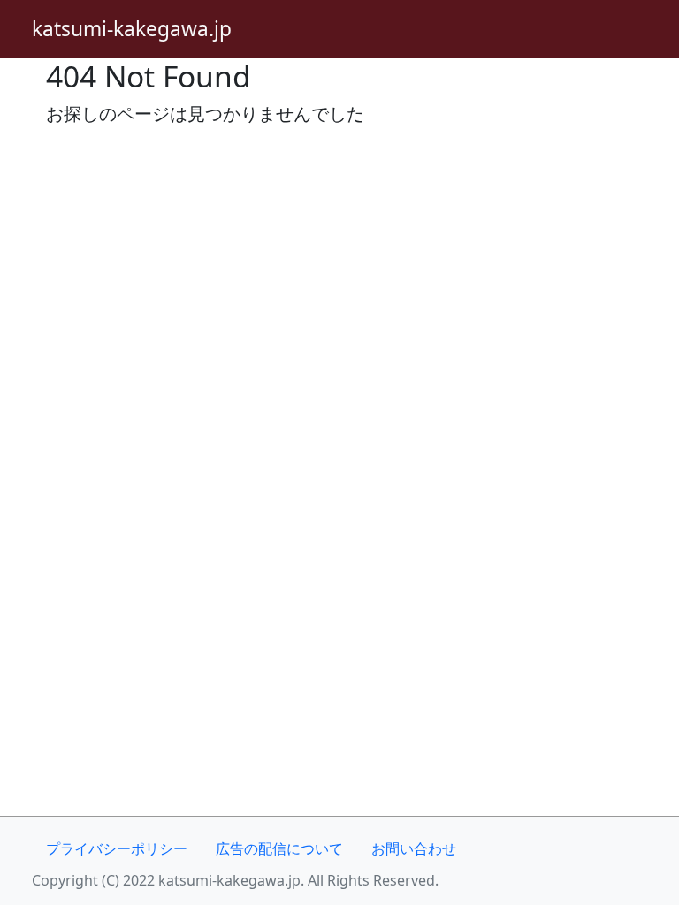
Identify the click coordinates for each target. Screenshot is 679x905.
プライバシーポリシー (116, 848)
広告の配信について (279, 848)
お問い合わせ (413, 848)
